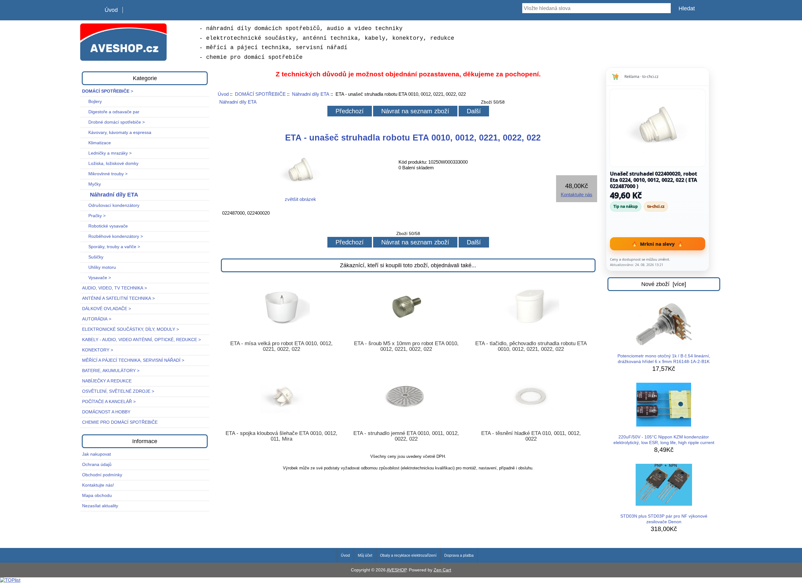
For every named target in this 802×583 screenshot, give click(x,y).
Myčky (91, 184)
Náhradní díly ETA (310, 94)
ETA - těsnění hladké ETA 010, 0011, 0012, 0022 (531, 436)
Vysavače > (96, 277)
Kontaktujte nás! (98, 485)
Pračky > (94, 215)
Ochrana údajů (97, 464)
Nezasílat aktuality (100, 506)
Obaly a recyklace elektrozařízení (408, 555)
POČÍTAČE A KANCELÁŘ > (109, 401)
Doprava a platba (459, 555)
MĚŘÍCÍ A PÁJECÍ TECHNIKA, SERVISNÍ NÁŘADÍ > (133, 360)
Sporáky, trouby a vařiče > (111, 246)
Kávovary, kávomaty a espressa (116, 132)
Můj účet (365, 555)
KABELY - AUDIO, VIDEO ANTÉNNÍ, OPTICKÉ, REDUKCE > (141, 339)
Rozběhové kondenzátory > (112, 236)
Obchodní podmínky (102, 475)
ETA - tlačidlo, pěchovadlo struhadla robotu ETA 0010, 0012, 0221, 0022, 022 (531, 346)
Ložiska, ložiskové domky (110, 163)
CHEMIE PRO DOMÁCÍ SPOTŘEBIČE (120, 422)
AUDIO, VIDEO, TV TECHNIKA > (114, 288)
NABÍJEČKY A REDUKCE (107, 381)
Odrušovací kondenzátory (110, 205)
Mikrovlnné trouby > (105, 173)
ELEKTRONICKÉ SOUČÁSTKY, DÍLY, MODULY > (130, 329)
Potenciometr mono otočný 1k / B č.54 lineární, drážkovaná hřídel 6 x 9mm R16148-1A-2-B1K (663, 359)
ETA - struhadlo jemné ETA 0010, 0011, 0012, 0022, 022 (406, 436)
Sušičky (92, 257)
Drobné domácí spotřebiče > (113, 122)
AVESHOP (396, 570)
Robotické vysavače (105, 226)
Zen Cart (442, 570)
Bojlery (92, 101)
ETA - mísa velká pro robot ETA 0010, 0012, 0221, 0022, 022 (281, 346)
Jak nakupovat (96, 454)
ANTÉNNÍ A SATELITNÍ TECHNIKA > (118, 298)
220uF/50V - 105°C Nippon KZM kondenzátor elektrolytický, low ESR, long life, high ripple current (663, 440)
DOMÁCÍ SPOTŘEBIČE (260, 94)
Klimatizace (96, 143)
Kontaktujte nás (576, 194)
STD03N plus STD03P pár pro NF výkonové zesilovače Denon (663, 519)
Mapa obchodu (97, 495)
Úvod (111, 10)
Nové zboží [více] (663, 284)
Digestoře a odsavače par (110, 112)
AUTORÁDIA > (96, 319)
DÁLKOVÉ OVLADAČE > (106, 308)
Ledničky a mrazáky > (107, 153)
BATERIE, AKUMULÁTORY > (110, 370)
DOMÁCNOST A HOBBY (106, 412)
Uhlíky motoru (99, 267)
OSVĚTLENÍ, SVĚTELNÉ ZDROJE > (118, 391)
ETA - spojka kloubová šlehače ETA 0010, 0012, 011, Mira (281, 436)
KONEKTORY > (97, 350)
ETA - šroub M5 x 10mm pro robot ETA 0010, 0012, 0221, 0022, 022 (406, 346)
